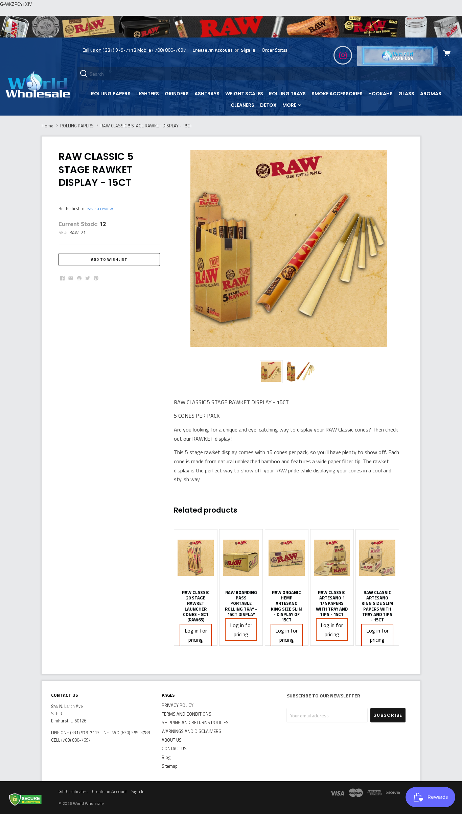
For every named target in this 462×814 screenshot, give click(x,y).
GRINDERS (177, 93)
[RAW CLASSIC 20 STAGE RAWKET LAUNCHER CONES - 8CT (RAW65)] (195, 557)
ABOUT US (172, 740)
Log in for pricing (196, 635)
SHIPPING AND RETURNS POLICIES (195, 722)
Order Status (274, 49)
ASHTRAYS (207, 93)
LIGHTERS (147, 93)
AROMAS (430, 93)
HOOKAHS (380, 93)
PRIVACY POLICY (177, 705)
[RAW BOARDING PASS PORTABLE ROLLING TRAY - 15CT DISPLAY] (241, 557)
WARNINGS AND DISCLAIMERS (191, 731)
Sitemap (170, 766)
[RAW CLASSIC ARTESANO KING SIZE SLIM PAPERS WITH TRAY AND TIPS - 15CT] (377, 557)
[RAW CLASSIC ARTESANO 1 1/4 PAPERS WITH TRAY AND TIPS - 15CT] (331, 557)
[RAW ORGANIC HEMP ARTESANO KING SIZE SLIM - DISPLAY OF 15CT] (286, 557)
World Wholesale (88, 803)
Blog (166, 757)
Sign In (137, 791)
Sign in (248, 49)
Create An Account (212, 49)
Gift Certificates (73, 791)
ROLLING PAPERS (111, 93)
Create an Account (109, 791)
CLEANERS (242, 105)
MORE (289, 105)
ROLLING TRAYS (287, 93)
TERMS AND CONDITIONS (186, 714)
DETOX (268, 105)
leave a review (99, 208)
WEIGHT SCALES (244, 93)
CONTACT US (174, 748)
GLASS (406, 93)
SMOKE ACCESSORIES (337, 93)
